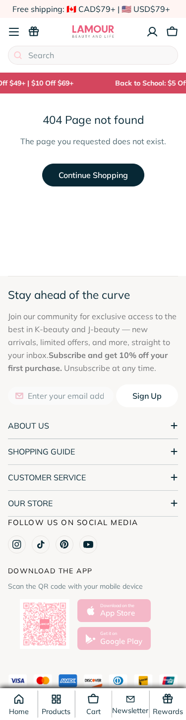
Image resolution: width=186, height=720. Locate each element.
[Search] (18, 55)
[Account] (152, 32)
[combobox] (93, 55)
